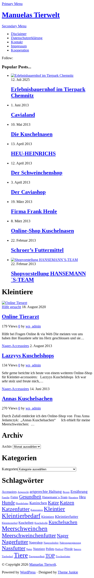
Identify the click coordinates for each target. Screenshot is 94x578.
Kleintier (54, 509)
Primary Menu (12, 4)
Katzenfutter (16, 509)
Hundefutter (22, 503)
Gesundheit (30, 496)
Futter (14, 497)
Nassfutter (13, 548)
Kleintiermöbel (10, 523)
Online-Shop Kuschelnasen (42, 231)
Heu (82, 497)
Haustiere (73, 497)
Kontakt (17, 42)
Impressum (19, 46)
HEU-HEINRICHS (33, 153)
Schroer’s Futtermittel (37, 250)
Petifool (59, 549)
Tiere (21, 555)
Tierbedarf (7, 556)
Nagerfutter (15, 542)
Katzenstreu (37, 510)
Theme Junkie (68, 572)
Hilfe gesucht (11, 307)
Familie (6, 497)
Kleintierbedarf (21, 515)
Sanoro (77, 549)
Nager (62, 535)
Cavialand (23, 115)
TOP (50, 555)
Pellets (50, 549)
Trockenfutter (63, 556)
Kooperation (20, 50)
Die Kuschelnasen (31, 134)
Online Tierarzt (20, 317)
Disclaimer (18, 34)
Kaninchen (38, 503)
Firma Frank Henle (34, 211)
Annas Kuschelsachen (27, 399)
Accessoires (9, 492)
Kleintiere (47, 517)
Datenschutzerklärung (26, 38)
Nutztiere (39, 549)
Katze (53, 502)
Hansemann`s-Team (55, 497)
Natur (29, 549)
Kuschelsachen (63, 522)
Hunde (8, 502)
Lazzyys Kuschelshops (28, 355)
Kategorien (10, 469)
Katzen (67, 502)
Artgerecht (23, 492)
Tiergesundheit (36, 556)
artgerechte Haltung (46, 491)
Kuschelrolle (41, 523)
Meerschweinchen (24, 528)
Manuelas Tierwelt (31, 15)
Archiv (7, 446)
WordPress (28, 572)
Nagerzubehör (51, 543)
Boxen (66, 492)
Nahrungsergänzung (70, 543)
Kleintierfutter (66, 516)
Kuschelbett (26, 522)
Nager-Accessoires (15, 346)
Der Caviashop (28, 192)
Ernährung (79, 491)
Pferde (68, 549)
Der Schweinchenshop (36, 173)
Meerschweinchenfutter (29, 535)
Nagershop (36, 542)
